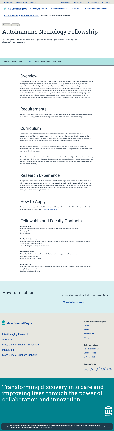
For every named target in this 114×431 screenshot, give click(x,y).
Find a (91, 349)
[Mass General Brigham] (15, 8)
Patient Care (7, 2)
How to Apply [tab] (57, 61)
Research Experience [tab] (42, 61)
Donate (32, 2)
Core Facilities (65, 2)
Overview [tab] (6, 61)
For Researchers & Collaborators (95, 9)
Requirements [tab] (17, 61)
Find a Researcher (92, 2)
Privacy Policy (47, 427)
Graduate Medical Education (30, 15)
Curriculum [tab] (29, 61)
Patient (89, 333)
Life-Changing (15, 334)
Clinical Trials (78, 2)
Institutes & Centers (58, 9)
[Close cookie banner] (104, 426)
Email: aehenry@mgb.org (74, 302)
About (7, 339)
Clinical (89, 357)
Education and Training (11, 15)
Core (90, 353)
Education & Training (21, 2)
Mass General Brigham (20, 344)
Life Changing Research (38, 9)
